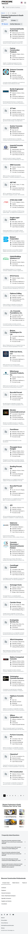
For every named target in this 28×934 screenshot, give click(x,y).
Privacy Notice (4, 920)
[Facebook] (4, 914)
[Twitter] (7, 914)
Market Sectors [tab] (15, 882)
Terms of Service (4, 922)
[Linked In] (1, 914)
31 (20, 795)
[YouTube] (13, 914)
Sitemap (2, 928)
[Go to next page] (23, 795)
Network (5, 3)
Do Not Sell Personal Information (7, 925)
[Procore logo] (7, 2)
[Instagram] (10, 914)
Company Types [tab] (6, 882)
